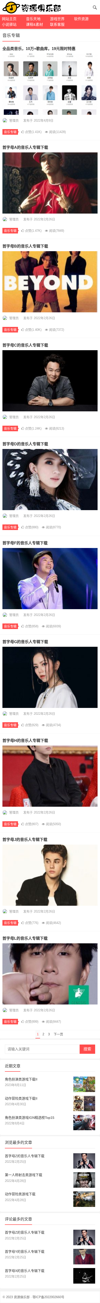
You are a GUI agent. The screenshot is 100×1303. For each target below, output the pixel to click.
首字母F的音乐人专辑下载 (25, 543)
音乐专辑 (10, 132)
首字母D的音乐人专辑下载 (25, 444)
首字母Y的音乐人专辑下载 (24, 1251)
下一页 (58, 1034)
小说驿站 (9, 24)
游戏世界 (57, 19)
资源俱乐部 (22, 1297)
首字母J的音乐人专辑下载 (24, 840)
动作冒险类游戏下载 (20, 1194)
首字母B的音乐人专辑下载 (25, 246)
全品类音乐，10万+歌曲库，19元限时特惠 (38, 49)
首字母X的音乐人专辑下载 (24, 1271)
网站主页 (9, 19)
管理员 (14, 120)
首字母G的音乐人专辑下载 (25, 642)
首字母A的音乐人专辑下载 (25, 147)
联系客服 (57, 24)
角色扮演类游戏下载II (21, 1079)
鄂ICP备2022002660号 (48, 1297)
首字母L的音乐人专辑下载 (25, 938)
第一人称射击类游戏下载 (23, 1175)
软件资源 (81, 19)
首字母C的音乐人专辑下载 (25, 345)
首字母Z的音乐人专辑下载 (24, 1156)
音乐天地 (33, 19)
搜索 (87, 1049)
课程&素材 (34, 24)
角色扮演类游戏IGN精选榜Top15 (29, 1118)
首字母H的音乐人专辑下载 (25, 741)
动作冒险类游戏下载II (21, 1098)
